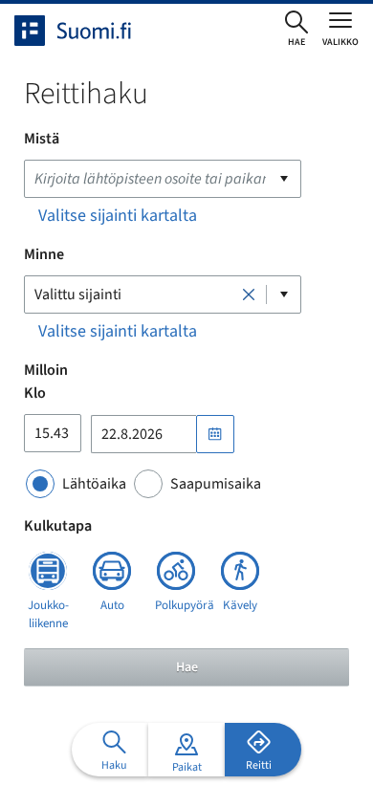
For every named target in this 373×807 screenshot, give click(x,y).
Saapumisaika (215, 483)
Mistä (41, 138)
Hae (187, 667)
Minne (44, 254)
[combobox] (162, 179)
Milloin (46, 370)
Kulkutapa (58, 525)
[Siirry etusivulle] (89, 30)
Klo (35, 393)
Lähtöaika (94, 483)
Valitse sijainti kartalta (117, 216)
